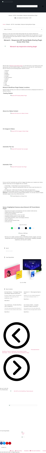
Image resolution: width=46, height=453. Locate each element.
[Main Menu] (43, 6)
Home (4, 24)
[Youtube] (7, 443)
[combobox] (27, 6)
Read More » (7, 300)
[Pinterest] (9, 443)
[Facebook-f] (1, 443)
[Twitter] (4, 443)
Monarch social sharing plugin (16, 65)
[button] (41, 29)
